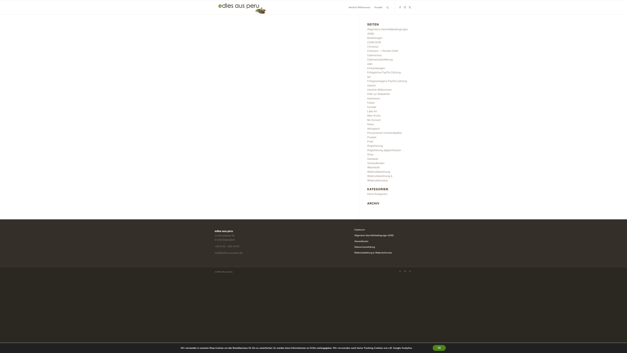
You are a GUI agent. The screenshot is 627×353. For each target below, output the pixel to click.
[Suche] (387, 7)
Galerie (371, 85)
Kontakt (371, 107)
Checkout (372, 46)
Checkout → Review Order (382, 51)
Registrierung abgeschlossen (384, 150)
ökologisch (373, 128)
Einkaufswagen (376, 68)
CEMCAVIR (374, 42)
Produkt (371, 137)
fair (369, 77)
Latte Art (372, 111)
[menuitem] (359, 7)
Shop (370, 154)
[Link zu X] (409, 7)
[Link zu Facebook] (400, 7)
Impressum (373, 98)
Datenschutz (374, 55)
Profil (370, 141)
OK (439, 347)
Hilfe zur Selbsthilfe (378, 94)
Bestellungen (375, 38)
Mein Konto (373, 115)
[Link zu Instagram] (404, 7)
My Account (374, 120)
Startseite (372, 159)
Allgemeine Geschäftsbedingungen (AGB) (374, 235)
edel (369, 64)
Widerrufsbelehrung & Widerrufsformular (373, 252)
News (370, 124)
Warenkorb (373, 167)
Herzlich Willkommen (379, 90)
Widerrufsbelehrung (378, 172)
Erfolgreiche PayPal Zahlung (384, 72)
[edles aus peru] (240, 7)
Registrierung (375, 146)
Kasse (371, 102)
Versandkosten (376, 163)
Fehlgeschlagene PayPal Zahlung (387, 81)
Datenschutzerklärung (380, 59)
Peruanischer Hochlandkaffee (384, 133)
